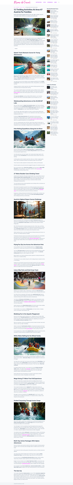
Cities (44, 2)
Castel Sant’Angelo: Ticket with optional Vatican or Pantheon (54, 56)
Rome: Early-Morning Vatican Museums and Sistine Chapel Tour (54, 102)
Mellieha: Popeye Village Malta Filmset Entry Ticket (54, 51)
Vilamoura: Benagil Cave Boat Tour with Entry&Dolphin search (54, 74)
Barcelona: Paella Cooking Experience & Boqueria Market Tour (54, 25)
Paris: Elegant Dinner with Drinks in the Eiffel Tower (54, 79)
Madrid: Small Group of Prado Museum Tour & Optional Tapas (54, 35)
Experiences (50, 2)
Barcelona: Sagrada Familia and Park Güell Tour (54, 30)
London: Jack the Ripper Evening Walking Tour (54, 45)
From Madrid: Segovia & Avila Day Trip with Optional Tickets (54, 61)
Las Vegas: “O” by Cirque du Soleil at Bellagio (53, 87)
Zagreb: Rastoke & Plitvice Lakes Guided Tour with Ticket (54, 132)
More (55, 2)
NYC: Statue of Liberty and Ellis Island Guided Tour (54, 122)
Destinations (39, 2)
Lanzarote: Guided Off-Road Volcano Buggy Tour (54, 117)
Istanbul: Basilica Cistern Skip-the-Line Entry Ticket (54, 11)
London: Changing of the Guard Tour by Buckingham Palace (54, 40)
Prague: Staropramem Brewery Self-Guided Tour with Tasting (54, 16)
